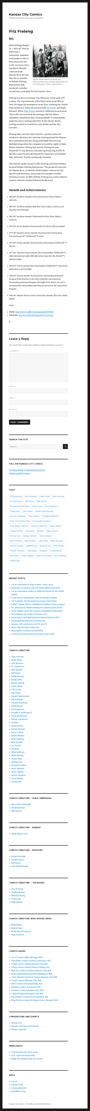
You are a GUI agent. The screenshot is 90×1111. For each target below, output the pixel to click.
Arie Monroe (58, 496)
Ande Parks (44, 496)
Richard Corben (18, 765)
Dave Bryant (17, 699)
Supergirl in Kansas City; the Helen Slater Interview (35, 588)
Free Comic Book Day (20, 521)
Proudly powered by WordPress (38, 1104)
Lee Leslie (43, 541)
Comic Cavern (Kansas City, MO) (26, 980)
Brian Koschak (18, 856)
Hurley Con (16, 1023)
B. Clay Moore (16, 501)
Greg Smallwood (19, 716)
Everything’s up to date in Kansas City (29, 614)
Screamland (55, 551)
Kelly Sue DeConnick (21, 931)
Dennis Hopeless (17, 516)
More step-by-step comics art (25, 627)
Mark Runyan (57, 541)
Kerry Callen (17, 732)
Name (12, 386)
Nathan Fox (45, 546)
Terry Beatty (60, 556)
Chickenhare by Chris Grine (24, 1052)
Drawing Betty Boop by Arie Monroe (28, 621)
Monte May (16, 758)
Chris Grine (37, 506)
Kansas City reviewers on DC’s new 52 (29, 624)
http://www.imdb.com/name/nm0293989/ (34, 312)
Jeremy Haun (17, 859)
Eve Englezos (17, 709)
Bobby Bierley (17, 676)
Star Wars (14, 556)
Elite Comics (33, 516)
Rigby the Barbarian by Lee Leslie (27, 1059)
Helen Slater (55, 526)
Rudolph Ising (18, 895)
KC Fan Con (15, 536)
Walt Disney (29, 111)
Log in (14, 1081)
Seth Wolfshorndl (19, 866)
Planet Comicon (17, 551)
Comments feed (18, 1088)
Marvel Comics (16, 546)
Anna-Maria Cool (19, 833)
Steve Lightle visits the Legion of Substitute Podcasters (37, 611)
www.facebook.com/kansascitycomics (27, 470)
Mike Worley (17, 755)
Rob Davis (32, 551)
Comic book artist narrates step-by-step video (33, 634)
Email (12, 398)
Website (13, 409)
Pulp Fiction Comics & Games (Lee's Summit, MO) (34, 1000)
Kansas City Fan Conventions (25, 1026)
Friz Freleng (17, 889)
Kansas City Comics (25, 14)
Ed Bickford (16, 706)
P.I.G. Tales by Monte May (23, 1055)
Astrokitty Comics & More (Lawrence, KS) (31, 960)
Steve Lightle (28, 556)
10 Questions (16, 496)
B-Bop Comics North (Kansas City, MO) (29, 964)
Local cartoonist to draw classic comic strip (32, 584)
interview (30, 531)
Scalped (43, 551)
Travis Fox (16, 782)
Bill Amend (16, 670)
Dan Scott (15, 693)
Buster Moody (17, 683)
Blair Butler (42, 501)
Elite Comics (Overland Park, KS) (26, 984)
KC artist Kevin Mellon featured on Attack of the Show (36, 607)
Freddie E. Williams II (21, 712)
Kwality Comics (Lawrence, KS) (26, 987)
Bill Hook (29, 501)
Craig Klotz (15, 511)
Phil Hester (59, 546)
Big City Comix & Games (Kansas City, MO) (31, 970)
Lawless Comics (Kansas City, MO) (27, 990)
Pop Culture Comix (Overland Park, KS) (29, 997)
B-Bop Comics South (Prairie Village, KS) (30, 967)
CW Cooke (28, 511)
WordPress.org (18, 1091)
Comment (14, 351)
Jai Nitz (40, 531)
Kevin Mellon (46, 536)
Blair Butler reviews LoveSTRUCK (27, 630)
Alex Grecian (30, 496)
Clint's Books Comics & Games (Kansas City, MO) (34, 977)
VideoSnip (14, 560)
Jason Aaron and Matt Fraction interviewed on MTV (35, 617)
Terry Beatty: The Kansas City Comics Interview (34, 601)
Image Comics (16, 531)
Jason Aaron (52, 531)
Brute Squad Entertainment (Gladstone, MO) (31, 974)
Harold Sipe (16, 928)
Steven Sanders (44, 556)
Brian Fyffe (16, 679)
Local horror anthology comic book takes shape (34, 598)
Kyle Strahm (30, 541)
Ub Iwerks (51, 108)
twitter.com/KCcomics (19, 473)
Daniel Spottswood (44, 511)
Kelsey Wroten (30, 536)
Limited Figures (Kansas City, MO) (27, 993)
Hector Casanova (39, 526)
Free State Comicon (42, 521)
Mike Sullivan (17, 752)
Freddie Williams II (50, 516)
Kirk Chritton (16, 541)
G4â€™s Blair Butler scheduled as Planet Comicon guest (38, 604)
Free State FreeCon (19, 526)
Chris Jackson (51, 506)
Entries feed (17, 1084)
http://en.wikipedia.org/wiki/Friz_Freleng (36, 315)
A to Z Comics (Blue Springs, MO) (26, 957)
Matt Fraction (17, 934)
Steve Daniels (17, 768)
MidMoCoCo (31, 546)
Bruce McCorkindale (19, 506)
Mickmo (15, 749)
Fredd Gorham (18, 808)
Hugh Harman (18, 892)
